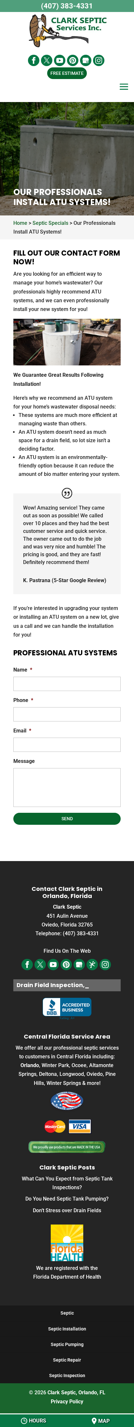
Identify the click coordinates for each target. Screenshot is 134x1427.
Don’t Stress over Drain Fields (67, 1210)
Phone (23, 700)
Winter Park (55, 1065)
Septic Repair (67, 1360)
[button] (124, 91)
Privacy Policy (67, 1401)
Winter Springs (64, 1083)
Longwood (72, 1074)
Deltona (48, 1074)
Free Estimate (67, 73)
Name (22, 670)
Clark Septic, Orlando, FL (76, 1392)
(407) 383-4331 (67, 6)
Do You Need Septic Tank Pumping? (67, 1199)
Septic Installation (67, 1328)
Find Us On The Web (67, 951)
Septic (67, 1313)
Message (24, 761)
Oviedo (95, 1074)
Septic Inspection (67, 1375)
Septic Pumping (67, 1344)
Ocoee (79, 1065)
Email (22, 731)
